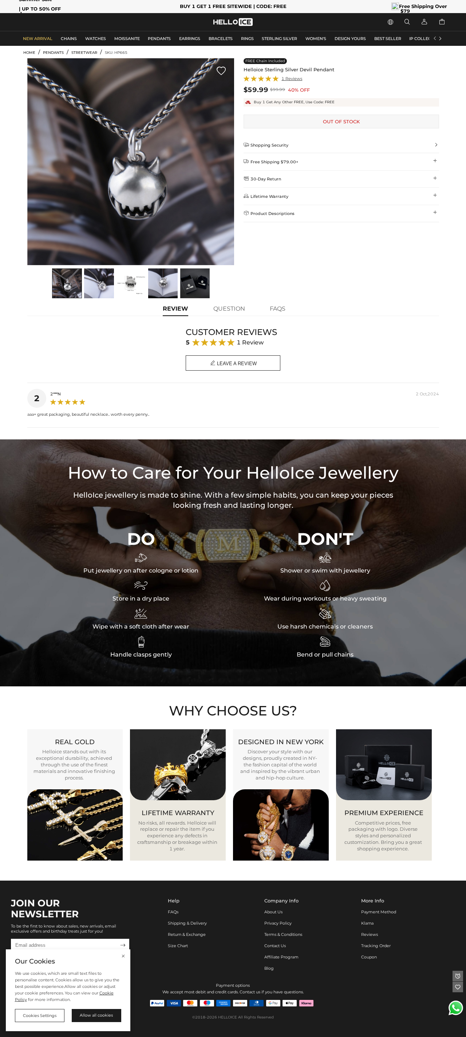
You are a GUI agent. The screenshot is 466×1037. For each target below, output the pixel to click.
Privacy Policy (278, 923)
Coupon (369, 957)
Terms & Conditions (283, 934)
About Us (273, 911)
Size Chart (178, 945)
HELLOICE (227, 1017)
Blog (269, 968)
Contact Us (275, 945)
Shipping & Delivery (187, 923)
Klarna (367, 923)
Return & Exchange (187, 934)
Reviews (369, 934)
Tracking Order (376, 945)
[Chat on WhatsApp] (456, 1008)
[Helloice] (233, 22)
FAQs (173, 911)
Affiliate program (281, 957)
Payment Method (378, 911)
